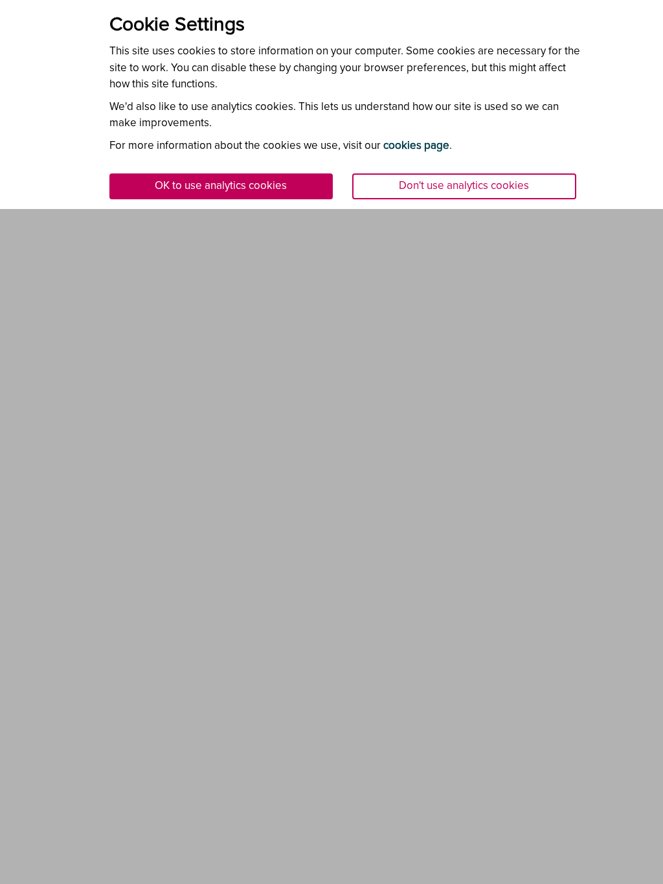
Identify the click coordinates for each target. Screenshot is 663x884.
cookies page (416, 145)
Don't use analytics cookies (464, 186)
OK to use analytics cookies (221, 186)
